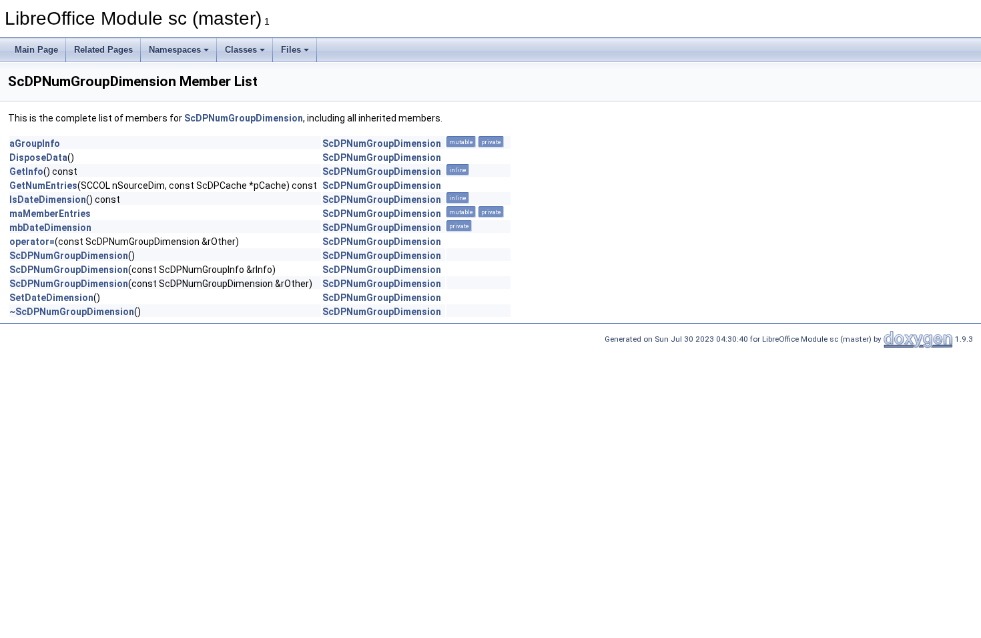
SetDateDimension (51, 297)
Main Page (36, 50)
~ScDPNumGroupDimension (71, 311)
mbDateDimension (50, 227)
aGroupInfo (34, 143)
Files (291, 50)
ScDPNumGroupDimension (243, 118)
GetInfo (26, 171)
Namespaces (175, 50)
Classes (241, 50)
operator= (32, 241)
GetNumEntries (43, 185)
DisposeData (38, 157)
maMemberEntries (50, 213)
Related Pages (103, 50)
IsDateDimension (47, 199)
